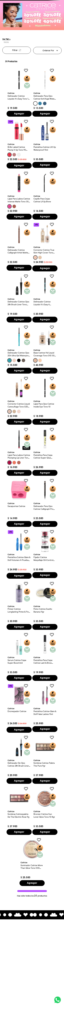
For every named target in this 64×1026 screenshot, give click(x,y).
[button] (35, 103)
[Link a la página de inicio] (6, 42)
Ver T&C (6, 39)
